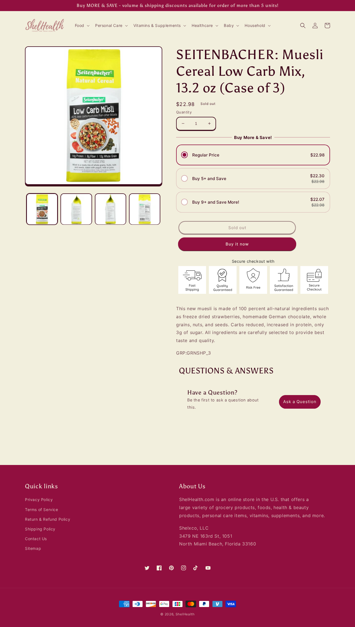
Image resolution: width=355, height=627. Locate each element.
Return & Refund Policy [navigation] (47, 519)
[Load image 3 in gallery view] (110, 209)
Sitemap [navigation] (33, 548)
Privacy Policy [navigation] (39, 499)
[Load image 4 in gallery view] (144, 209)
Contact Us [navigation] (36, 538)
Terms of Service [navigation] (41, 509)
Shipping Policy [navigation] (40, 529)
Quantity (184, 112)
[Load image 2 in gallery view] (76, 209)
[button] (82, 25)
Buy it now (237, 244)
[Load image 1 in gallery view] (42, 209)
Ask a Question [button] (299, 401)
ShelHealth (185, 614)
